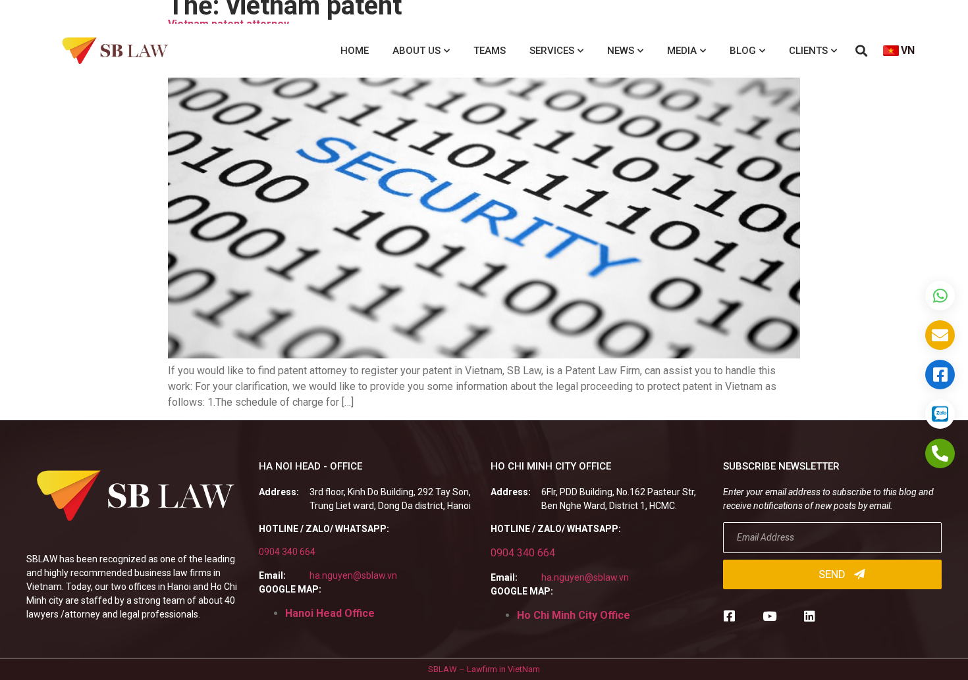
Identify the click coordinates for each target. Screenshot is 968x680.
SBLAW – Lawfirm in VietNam (484, 669)
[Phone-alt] (940, 453)
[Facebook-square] (729, 616)
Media (682, 51)
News (620, 51)
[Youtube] (769, 616)
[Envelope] (940, 335)
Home (354, 51)
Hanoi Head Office (330, 613)
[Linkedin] (809, 616)
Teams (489, 51)
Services (551, 51)
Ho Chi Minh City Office (573, 615)
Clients (808, 51)
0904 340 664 (287, 551)
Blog (743, 51)
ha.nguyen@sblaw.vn (353, 575)
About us (416, 51)
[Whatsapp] (940, 295)
